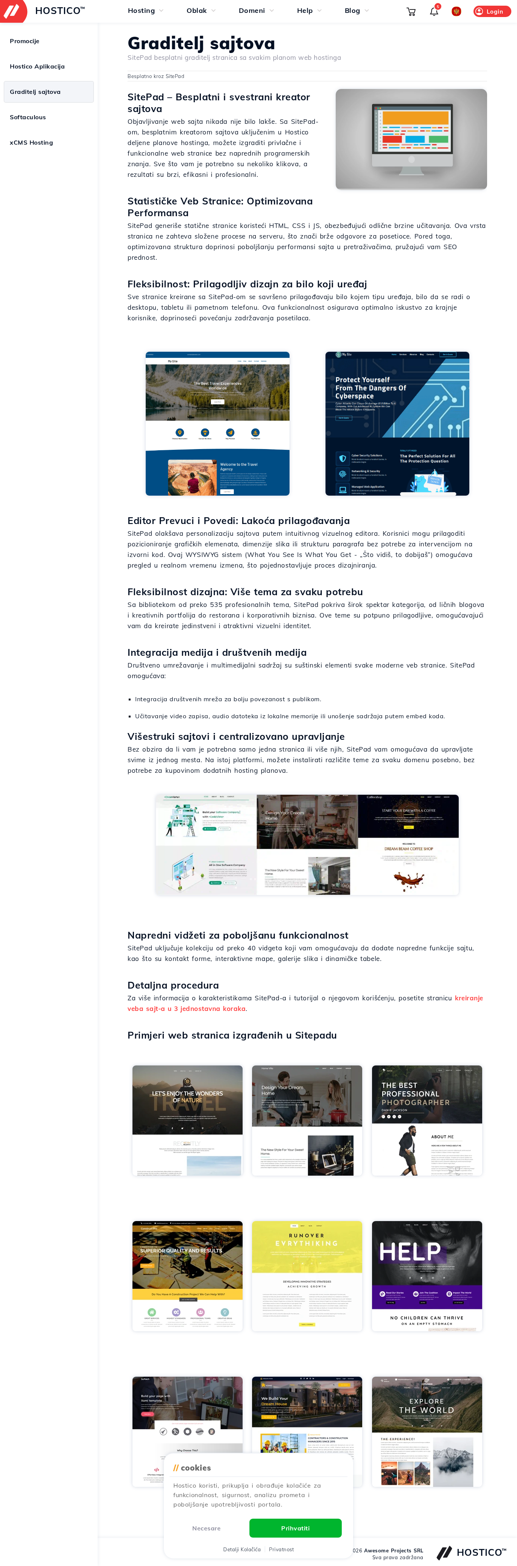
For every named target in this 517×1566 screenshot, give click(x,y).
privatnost (281, 1549)
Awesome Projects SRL (394, 1550)
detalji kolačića (242, 1549)
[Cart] (411, 11)
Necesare (206, 1528)
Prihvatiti (295, 1528)
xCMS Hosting (31, 142)
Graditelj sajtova (35, 91)
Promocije (25, 41)
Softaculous (28, 117)
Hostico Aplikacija (37, 66)
